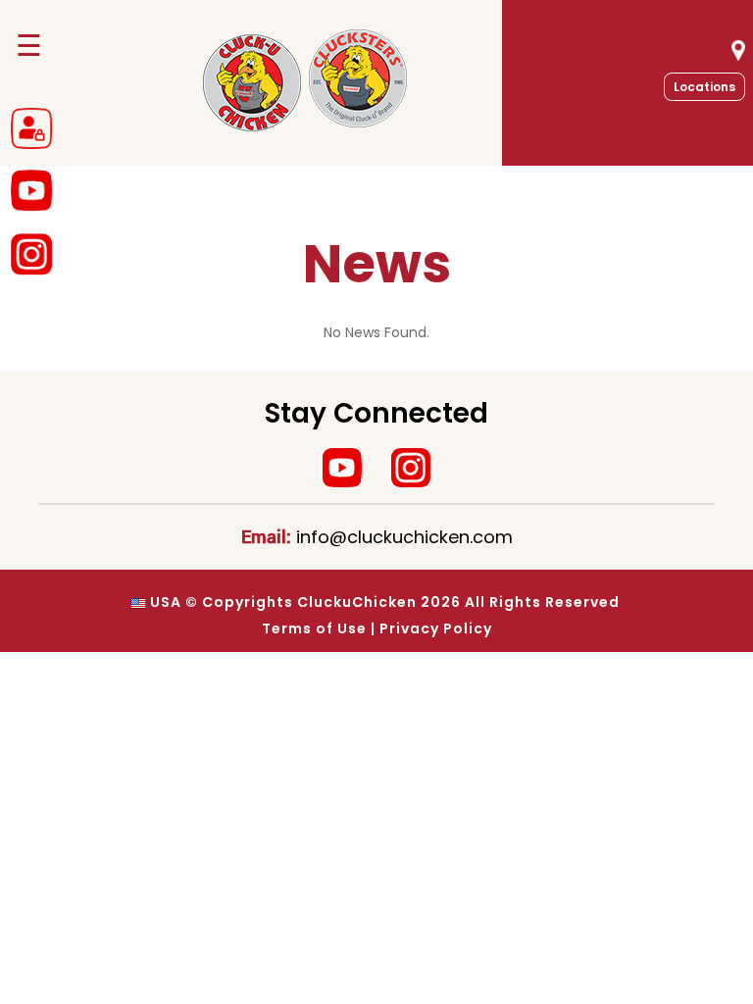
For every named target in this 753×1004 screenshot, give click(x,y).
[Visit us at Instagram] (410, 467)
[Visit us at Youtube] (342, 467)
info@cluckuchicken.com (404, 537)
